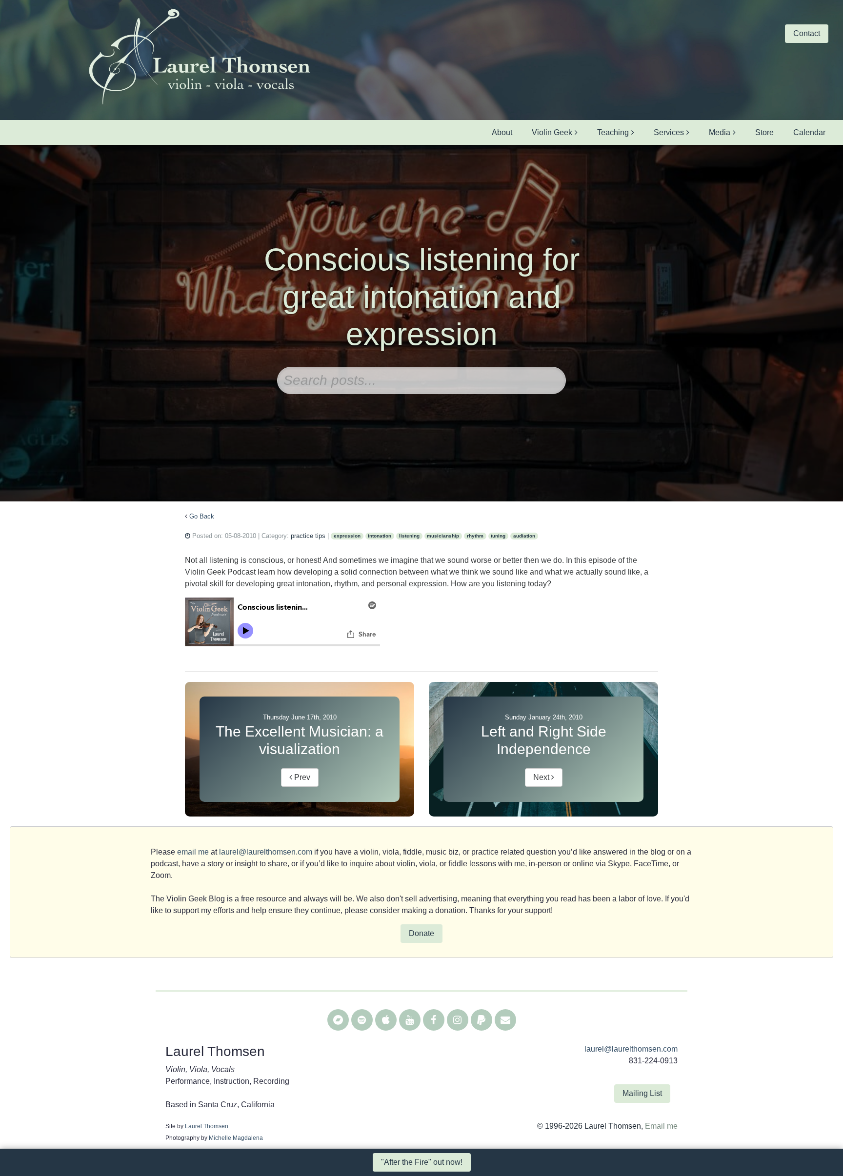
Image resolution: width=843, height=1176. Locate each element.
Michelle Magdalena (236, 1138)
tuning (498, 535)
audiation (524, 535)
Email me (661, 1126)
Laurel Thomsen (206, 1126)
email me (193, 852)
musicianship (443, 535)
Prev (301, 777)
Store (764, 132)
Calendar (809, 132)
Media (719, 132)
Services (669, 132)
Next (542, 777)
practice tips (308, 535)
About (502, 132)
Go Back (201, 516)
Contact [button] (806, 33)
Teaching (613, 132)
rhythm (475, 535)
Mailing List (642, 1093)
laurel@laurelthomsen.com (265, 852)
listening (409, 535)
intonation (379, 535)
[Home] (199, 57)
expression (347, 535)
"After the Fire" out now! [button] (421, 1162)
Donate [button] (421, 933)
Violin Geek (552, 132)
